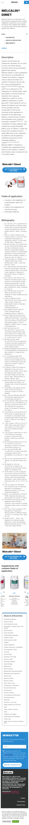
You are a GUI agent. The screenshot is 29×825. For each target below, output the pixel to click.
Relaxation (7, 700)
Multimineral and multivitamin (12, 673)
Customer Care (21, 805)
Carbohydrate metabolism (11, 635)
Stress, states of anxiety (11, 709)
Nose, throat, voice (9, 683)
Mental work (7, 666)
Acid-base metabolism (10, 619)
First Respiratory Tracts (10, 649)
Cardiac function (8, 637)
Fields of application (13, 40)
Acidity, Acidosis (8, 621)
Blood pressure (8, 630)
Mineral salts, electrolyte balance (13, 671)
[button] (26, 2)
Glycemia (6, 652)
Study (5, 712)
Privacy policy (21, 801)
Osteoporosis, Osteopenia (11, 685)
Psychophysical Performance (12, 695)
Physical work (8, 690)
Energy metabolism (9, 645)
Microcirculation (8, 669)
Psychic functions (9, 692)
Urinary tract (7, 719)
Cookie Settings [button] (7, 821)
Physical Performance (10, 688)
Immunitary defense (9, 661)
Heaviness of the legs (10, 657)
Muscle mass (7, 676)
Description (10, 37)
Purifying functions (9, 697)
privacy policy (9, 755)
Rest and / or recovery (10, 702)
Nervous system (8, 680)
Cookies (23, 798)
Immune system (8, 659)
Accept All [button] (15, 821)
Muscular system (8, 678)
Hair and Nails (8, 654)
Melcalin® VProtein (14, 596)
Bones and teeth (8, 633)
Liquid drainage (8, 664)
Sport (5, 707)
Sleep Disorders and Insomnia (12, 704)
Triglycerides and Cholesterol (12, 716)
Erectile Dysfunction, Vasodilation (13, 647)
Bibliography (10, 43)
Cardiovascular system (10, 640)
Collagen (6, 642)
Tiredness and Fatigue (10, 714)
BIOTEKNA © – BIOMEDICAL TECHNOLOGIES (11, 792)
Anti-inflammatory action (11, 624)
